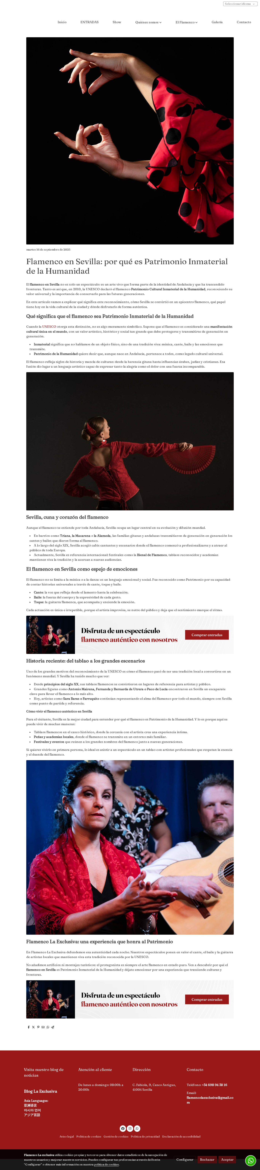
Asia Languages (36, 1101)
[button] (148, 22)
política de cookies (106, 1164)
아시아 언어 (32, 1110)
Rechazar (207, 1159)
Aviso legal (67, 1136)
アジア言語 (32, 1115)
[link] (27, 22)
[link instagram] (130, 1128)
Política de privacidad (145, 1136)
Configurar (184, 1159)
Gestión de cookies (116, 1136)
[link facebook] (123, 1128)
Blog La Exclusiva (40, 1091)
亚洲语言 (30, 1105)
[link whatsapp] (137, 1128)
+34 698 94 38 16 (214, 1085)
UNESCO (49, 326)
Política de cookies (88, 1136)
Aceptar (227, 1159)
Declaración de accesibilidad (181, 1136)
